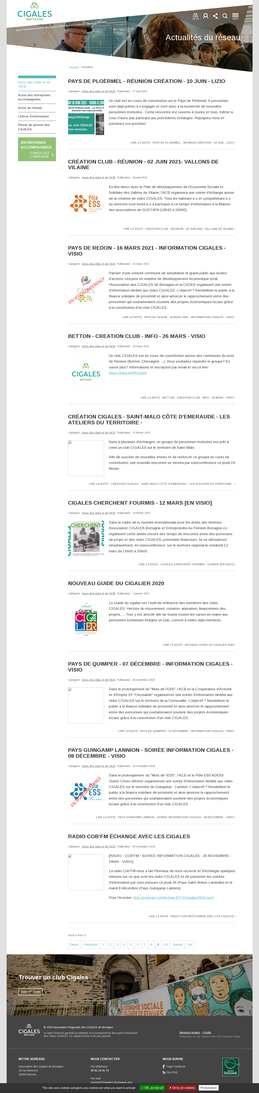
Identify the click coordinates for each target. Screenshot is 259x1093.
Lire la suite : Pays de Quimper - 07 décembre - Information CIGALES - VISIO (176, 731)
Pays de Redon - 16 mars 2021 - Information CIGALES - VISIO (147, 250)
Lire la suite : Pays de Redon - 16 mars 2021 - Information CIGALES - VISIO (178, 317)
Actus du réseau (30, 108)
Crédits (206, 1032)
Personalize (209, 1087)
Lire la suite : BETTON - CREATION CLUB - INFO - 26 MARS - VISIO (187, 397)
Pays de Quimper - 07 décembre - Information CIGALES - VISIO (150, 666)
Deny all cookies (183, 1087)
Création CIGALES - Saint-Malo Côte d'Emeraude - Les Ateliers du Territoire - (149, 419)
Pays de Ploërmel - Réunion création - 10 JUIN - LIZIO (146, 81)
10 (166, 944)
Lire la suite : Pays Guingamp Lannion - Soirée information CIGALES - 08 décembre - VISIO (165, 817)
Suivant (178, 944)
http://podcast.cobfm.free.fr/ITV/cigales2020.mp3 (173, 898)
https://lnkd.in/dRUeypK (128, 373)
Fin (190, 944)
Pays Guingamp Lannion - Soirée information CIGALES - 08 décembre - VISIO (150, 753)
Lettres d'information (33, 116)
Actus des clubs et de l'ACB (98, 91)
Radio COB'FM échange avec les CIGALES (129, 836)
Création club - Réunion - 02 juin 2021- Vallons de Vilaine (143, 164)
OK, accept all (153, 1087)
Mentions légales (190, 1032)
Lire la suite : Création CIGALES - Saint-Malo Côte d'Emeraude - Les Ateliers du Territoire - (161, 483)
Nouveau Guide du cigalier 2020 (116, 583)
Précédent (91, 944)
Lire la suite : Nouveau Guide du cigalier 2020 (198, 644)
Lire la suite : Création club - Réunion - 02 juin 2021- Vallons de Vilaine (178, 228)
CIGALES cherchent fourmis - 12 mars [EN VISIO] (140, 503)
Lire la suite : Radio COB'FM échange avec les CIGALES (191, 916)
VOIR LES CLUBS (30, 992)
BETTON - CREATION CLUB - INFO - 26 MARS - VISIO (136, 336)
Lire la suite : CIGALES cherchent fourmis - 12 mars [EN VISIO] (186, 564)
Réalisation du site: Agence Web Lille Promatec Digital (210, 1036)
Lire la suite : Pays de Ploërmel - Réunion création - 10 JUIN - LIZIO (182, 142)
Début (74, 944)
